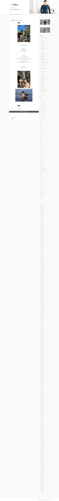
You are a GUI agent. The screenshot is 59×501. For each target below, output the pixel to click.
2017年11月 (42, 400)
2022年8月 (42, 294)
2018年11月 (42, 377)
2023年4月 (42, 279)
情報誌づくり (42, 158)
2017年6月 (42, 409)
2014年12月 (42, 466)
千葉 (41, 133)
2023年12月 (42, 264)
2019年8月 (42, 360)
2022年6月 (42, 298)
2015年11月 (42, 445)
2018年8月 (42, 383)
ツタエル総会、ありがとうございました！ (45, 65)
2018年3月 (42, 392)
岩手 (41, 154)
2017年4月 (42, 413)
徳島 (41, 156)
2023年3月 (42, 281)
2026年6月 (42, 209)
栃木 (41, 167)
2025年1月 (42, 241)
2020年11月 (42, 332)
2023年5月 (42, 277)
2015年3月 (42, 460)
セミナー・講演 (43, 107)
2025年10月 (42, 224)
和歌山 (42, 137)
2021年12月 (42, 309)
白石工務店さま (43, 171)
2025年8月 (42, 228)
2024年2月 (42, 260)
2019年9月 (42, 358)
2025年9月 (42, 226)
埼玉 (41, 141)
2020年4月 (42, 345)
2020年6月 (42, 341)
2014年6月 (42, 477)
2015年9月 (42, 449)
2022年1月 (42, 307)
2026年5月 (42, 211)
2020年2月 (42, 349)
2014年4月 (42, 481)
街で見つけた (42, 190)
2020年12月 (42, 330)
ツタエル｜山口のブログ (15, 9)
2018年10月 (42, 379)
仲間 (41, 124)
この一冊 (42, 99)
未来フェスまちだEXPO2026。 (44, 59)
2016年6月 (42, 432)
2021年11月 (42, 311)
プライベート (42, 116)
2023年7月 (42, 273)
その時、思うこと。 (43, 101)
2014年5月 (42, 479)
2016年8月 (42, 428)
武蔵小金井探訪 (43, 169)
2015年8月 (42, 451)
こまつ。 (42, 51)
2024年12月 (42, 243)
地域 (41, 139)
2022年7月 (42, 296)
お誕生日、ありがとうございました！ (45, 79)
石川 (41, 173)
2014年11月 (42, 468)
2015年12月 (42, 443)
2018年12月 (42, 375)
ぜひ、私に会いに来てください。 (44, 37)
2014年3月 (42, 483)
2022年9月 (42, 292)
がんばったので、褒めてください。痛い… (45, 68)
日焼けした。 (42, 87)
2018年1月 (42, 396)
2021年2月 (42, 326)
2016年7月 (42, 430)
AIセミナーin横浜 (43, 71)
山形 (41, 152)
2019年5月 (42, 366)
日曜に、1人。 (42, 45)
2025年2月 (42, 239)
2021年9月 (42, 315)
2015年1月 (42, 464)
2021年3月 (42, 324)
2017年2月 (42, 417)
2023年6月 (42, 275)
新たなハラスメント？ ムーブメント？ (45, 54)
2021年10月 (42, 313)
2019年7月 (42, 362)
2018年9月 (42, 381)
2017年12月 (42, 398)
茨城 (41, 188)
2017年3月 (42, 415)
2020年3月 (42, 347)
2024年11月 (42, 245)
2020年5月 (42, 343)
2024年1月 (42, 262)
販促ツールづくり (43, 192)
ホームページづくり (43, 118)
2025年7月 (42, 230)
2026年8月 (42, 205)
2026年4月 (42, 213)
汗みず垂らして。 (43, 82)
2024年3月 (42, 258)
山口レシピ (42, 150)
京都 (41, 122)
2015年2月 (42, 462)
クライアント (42, 105)
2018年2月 (42, 394)
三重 (41, 120)
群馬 (41, 186)
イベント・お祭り (43, 103)
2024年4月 (42, 256)
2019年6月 (42, 364)
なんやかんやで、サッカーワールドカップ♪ (45, 48)
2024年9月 (42, 247)
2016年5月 (42, 434)
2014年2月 (42, 485)
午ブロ (42, 135)
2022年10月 (42, 290)
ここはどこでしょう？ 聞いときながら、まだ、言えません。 (45, 90)
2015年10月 (42, 447)
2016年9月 (42, 426)
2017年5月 (42, 411)
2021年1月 (42, 328)
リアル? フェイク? (43, 74)
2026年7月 (42, 207)
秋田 (41, 184)
